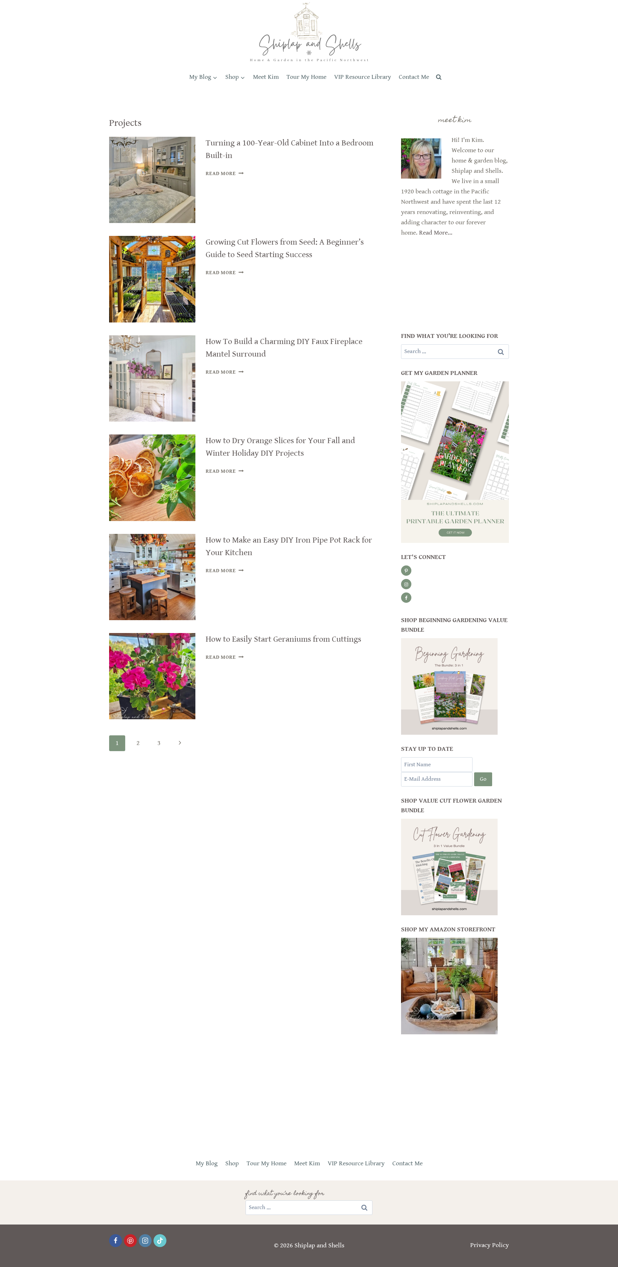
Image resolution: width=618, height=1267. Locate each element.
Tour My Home (306, 77)
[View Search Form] (439, 77)
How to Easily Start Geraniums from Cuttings (283, 639)
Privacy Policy (489, 1245)
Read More (224, 174)
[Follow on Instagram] (406, 584)
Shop (232, 1163)
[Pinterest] (130, 1240)
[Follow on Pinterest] (406, 570)
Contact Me (414, 77)
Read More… (435, 233)
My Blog (207, 1163)
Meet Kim (266, 77)
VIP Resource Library (362, 77)
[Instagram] (145, 1240)
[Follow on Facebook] (406, 597)
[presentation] (152, 180)
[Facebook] (115, 1240)
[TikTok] (160, 1240)
